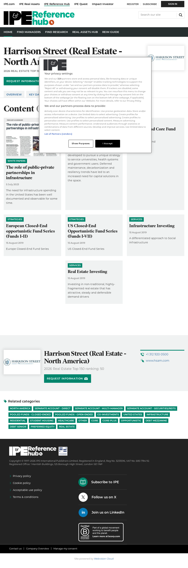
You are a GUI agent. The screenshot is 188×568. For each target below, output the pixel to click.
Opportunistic (131, 420)
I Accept (108, 143)
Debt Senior (18, 426)
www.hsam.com (157, 360)
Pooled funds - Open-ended (74, 414)
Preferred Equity (43, 426)
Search (180, 14)
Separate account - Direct (52, 408)
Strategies (15, 219)
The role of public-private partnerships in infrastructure (30, 173)
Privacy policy (22, 476)
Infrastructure (157, 414)
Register (133, 4)
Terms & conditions (25, 497)
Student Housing (42, 420)
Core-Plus (109, 420)
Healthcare (66, 420)
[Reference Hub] (39, 24)
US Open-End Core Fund (152, 129)
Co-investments (108, 414)
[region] (95, 105)
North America (20, 408)
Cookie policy (22, 483)
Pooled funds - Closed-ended (30, 414)
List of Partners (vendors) (58, 134)
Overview (14, 94)
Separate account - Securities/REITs (151, 408)
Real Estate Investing (87, 271)
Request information (24, 81)
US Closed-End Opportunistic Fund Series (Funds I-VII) (93, 231)
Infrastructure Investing (152, 225)
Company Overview (37, 548)
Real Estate (67, 426)
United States (132, 414)
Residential (18, 420)
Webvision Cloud (104, 558)
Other (82, 420)
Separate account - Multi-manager (99, 408)
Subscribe (150, 4)
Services (136, 219)
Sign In (172, 4)
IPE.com (9, 4)
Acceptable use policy (27, 490)
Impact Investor (102, 4)
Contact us (15, 548)
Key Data (36, 94)
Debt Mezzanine (156, 420)
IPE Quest (81, 4)
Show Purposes (81, 143)
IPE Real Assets (29, 4)
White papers (17, 160)
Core (94, 420)
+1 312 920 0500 (157, 354)
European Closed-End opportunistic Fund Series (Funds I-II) (30, 231)
